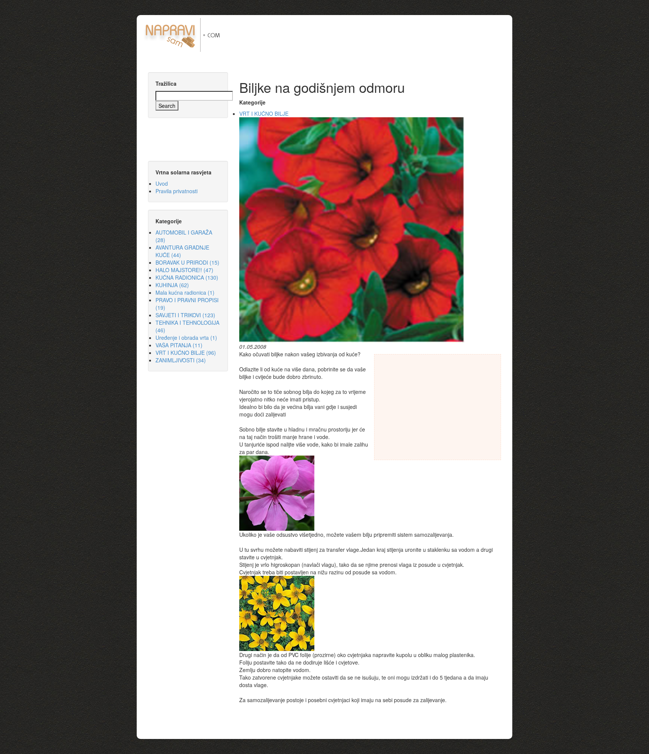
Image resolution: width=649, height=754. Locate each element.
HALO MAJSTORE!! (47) (184, 270)
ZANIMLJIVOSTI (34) (180, 360)
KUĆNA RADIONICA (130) (186, 277)
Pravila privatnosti (176, 191)
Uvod (161, 183)
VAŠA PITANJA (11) (178, 345)
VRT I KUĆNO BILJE (263, 113)
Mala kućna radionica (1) (184, 292)
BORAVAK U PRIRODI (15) (187, 262)
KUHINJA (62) (172, 285)
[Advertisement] (373, 35)
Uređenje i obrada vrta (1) (186, 337)
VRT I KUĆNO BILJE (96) (185, 352)
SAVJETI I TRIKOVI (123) (185, 315)
